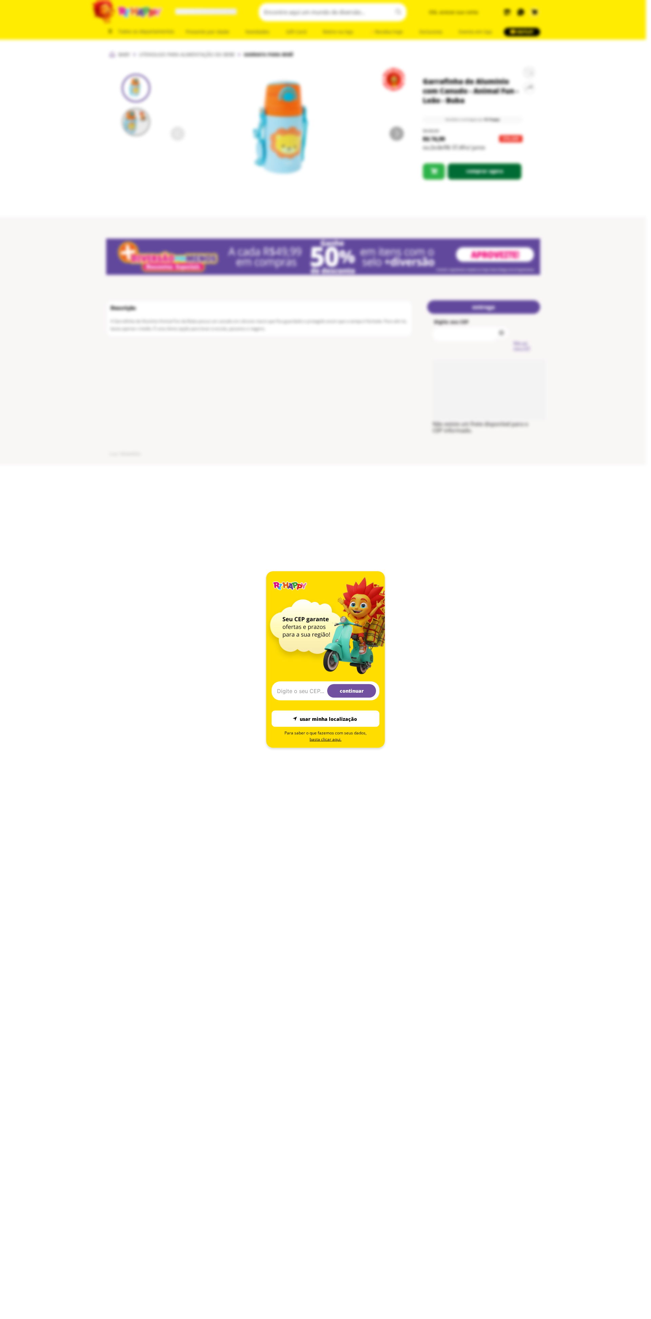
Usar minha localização (328, 718)
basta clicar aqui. (325, 739)
